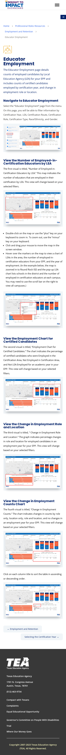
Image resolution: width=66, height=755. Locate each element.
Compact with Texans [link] (18, 699)
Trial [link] (9, 725)
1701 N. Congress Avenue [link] (20, 682)
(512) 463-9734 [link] (14, 691)
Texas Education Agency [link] (19, 676)
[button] (57, 5)
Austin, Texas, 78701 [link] (17, 685)
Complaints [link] (13, 705)
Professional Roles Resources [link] (30, 25)
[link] (14, 5)
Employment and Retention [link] (19, 31)
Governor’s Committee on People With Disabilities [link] (33, 719)
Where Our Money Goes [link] (19, 731)
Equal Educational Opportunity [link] (23, 711)
